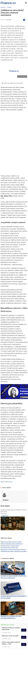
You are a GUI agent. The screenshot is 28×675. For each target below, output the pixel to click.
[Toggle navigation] (26, 2)
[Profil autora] (4, 495)
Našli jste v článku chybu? (6, 481)
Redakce (3, 19)
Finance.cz (3, 7)
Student (9, 7)
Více (24, 630)
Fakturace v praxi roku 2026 (10, 636)
